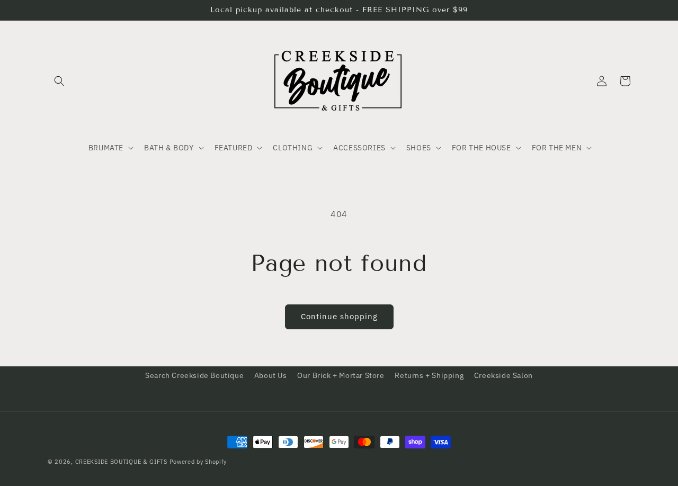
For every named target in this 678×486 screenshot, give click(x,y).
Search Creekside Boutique (194, 375)
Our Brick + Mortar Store (340, 375)
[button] (59, 81)
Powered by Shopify (198, 461)
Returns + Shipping (429, 375)
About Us (270, 375)
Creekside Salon (503, 375)
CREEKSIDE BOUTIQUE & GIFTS (121, 461)
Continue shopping (339, 316)
